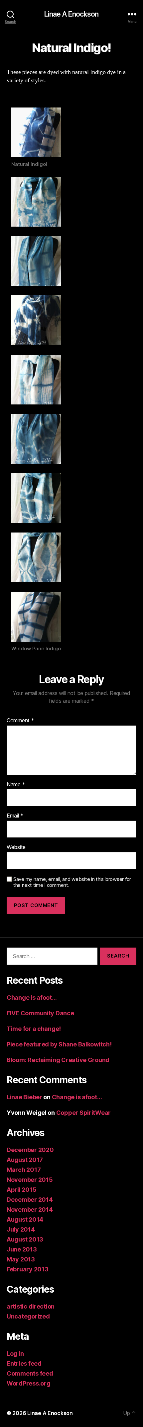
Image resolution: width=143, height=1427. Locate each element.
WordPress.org (29, 1383)
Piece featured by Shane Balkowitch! (59, 1044)
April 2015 (21, 1189)
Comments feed (30, 1373)
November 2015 (30, 1179)
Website (16, 847)
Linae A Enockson (71, 14)
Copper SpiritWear (83, 1112)
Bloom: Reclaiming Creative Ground (58, 1059)
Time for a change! (34, 1028)
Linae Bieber (24, 1097)
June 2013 (22, 1249)
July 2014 (21, 1229)
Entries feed (24, 1363)
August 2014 (25, 1219)
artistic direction (31, 1306)
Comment (20, 721)
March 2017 (24, 1169)
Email (15, 816)
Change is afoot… (32, 997)
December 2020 (30, 1149)
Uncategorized (28, 1316)
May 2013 (21, 1259)
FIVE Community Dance (40, 1013)
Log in (15, 1353)
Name (16, 785)
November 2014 (30, 1209)
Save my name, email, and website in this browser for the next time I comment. (72, 882)
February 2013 (28, 1269)
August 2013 (25, 1239)
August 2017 (25, 1159)
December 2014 (30, 1199)
